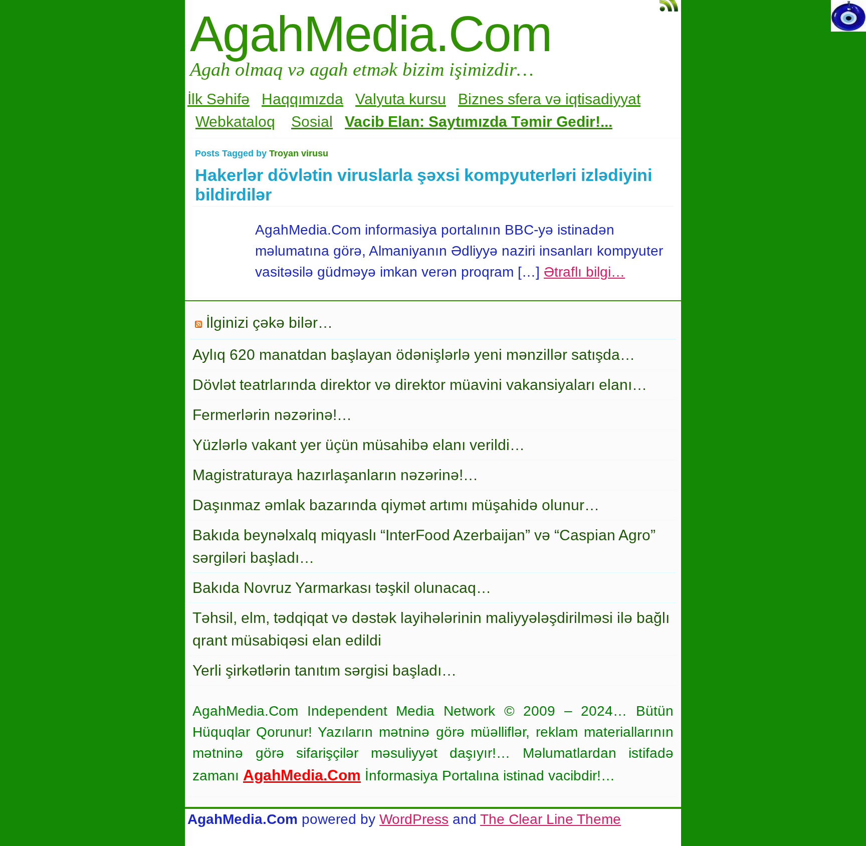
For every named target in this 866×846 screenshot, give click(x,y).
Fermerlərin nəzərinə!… (272, 414)
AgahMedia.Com (370, 34)
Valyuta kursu (400, 99)
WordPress (414, 819)
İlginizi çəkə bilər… (269, 322)
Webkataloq (235, 121)
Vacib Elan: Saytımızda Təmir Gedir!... (478, 121)
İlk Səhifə (218, 99)
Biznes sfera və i (513, 99)
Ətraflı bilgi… (584, 272)
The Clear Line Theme (550, 819)
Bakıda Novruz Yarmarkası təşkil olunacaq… (341, 587)
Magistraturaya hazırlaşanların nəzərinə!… (335, 475)
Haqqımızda (302, 99)
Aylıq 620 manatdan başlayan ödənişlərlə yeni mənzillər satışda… (413, 354)
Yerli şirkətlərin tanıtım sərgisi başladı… (324, 670)
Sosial (312, 121)
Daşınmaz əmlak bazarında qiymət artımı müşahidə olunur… (395, 505)
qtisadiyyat (604, 99)
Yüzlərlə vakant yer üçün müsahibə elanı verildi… (358, 445)
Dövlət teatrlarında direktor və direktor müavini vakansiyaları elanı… (419, 384)
